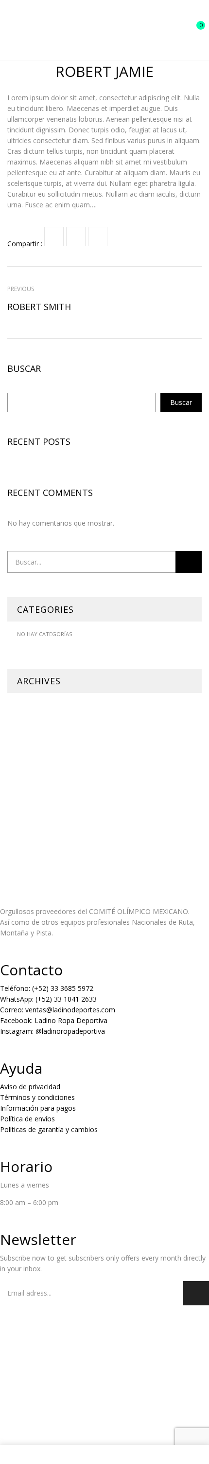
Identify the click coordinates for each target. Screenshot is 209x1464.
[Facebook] (54, 236)
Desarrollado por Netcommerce (50, 1422)
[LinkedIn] (97, 236)
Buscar (24, 369)
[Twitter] (76, 236)
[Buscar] (188, 562)
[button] (193, 30)
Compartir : (24, 243)
